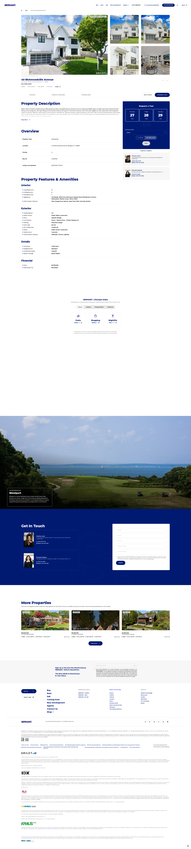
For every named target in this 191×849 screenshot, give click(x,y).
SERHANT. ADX (82, 695)
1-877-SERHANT (136, 5)
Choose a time (129, 129)
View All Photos (154, 60)
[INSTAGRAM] (150, 722)
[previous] (163, 80)
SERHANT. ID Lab (83, 697)
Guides (143, 697)
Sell (107, 5)
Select (128, 132)
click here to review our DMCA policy (50, 828)
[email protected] (115, 689)
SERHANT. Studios (83, 693)
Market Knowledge (146, 693)
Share (57, 86)
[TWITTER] (159, 722)
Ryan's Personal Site (116, 705)
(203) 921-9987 (41, 561)
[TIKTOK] (163, 722)
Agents (125, 5)
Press (111, 701)
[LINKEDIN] (154, 722)
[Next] (149, 125)
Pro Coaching (145, 701)
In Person (140, 137)
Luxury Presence (165, 746)
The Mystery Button (116, 709)
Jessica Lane (40, 536)
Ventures (112, 707)
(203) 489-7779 (41, 541)
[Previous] (144, 125)
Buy (97, 5)
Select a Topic (122, 546)
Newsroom (144, 695)
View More (94, 643)
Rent (102, 5)
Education (144, 699)
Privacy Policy (150, 559)
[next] (168, 80)
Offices (112, 697)
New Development (115, 5)
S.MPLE (112, 695)
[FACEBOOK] (145, 722)
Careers (112, 699)
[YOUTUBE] (168, 722)
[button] (152, 5)
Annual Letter (114, 703)
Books (143, 703)
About (111, 693)
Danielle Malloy (41, 557)
